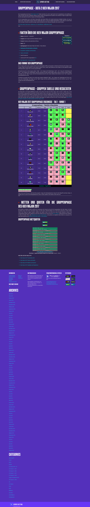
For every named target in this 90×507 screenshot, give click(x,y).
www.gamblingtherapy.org (51, 281)
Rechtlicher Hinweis (11, 280)
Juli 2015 (10, 391)
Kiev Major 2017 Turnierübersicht (28, 257)
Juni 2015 (11, 393)
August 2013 (11, 437)
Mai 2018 (10, 317)
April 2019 (11, 293)
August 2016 (11, 363)
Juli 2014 (10, 413)
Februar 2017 (11, 350)
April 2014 (11, 419)
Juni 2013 (11, 441)
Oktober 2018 (11, 306)
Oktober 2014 (11, 409)
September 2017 (12, 335)
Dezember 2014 (12, 406)
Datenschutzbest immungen (12, 277)
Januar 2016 (11, 378)
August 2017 (11, 337)
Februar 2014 (11, 424)
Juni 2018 (11, 315)
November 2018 (12, 304)
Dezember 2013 (12, 428)
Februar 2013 (11, 450)
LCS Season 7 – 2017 (13, 473)
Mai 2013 (10, 443)
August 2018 (11, 311)
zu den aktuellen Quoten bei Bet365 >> (45, 251)
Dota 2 (10, 462)
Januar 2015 (11, 404)
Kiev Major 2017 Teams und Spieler (28, 260)
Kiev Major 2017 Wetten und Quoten (28, 262)
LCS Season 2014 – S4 (13, 466)
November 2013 (12, 430)
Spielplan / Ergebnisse (45, 186)
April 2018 (11, 319)
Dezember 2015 (12, 380)
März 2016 (11, 374)
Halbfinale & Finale (48, 24)
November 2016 (12, 356)
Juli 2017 (10, 339)
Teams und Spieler (24, 52)
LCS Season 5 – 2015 (13, 468)
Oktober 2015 (11, 385)
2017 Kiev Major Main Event (24, 24)
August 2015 (11, 389)
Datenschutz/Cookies (12, 281)
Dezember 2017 (12, 328)
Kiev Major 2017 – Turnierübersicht (28, 60)
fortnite (10, 464)
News (10, 486)
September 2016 (12, 361)
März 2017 (11, 348)
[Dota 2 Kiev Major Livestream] (67, 40)
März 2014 (11, 422)
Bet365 (45, 223)
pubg (10, 488)
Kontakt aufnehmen (20, 277)
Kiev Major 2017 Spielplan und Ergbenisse (29, 265)
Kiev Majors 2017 (35, 14)
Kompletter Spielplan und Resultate (28, 50)
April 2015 (11, 398)
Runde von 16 (34, 24)
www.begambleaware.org (51, 282)
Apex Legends (11, 457)
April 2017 (11, 345)
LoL (9, 481)
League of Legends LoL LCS (14, 477)
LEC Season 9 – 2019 (13, 479)
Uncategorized (11, 497)
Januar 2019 (11, 300)
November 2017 (12, 330)
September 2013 (12, 435)
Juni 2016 (11, 367)
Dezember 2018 (12, 302)
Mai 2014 (10, 417)
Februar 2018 (11, 324)
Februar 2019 (11, 298)
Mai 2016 (10, 369)
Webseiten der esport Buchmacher (39, 214)
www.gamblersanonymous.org (52, 284)
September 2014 (12, 411)
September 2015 (12, 387)
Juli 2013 (10, 439)
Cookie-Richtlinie (12, 275)
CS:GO (10, 460)
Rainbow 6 (11, 490)
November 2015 (12, 382)
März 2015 (11, 400)
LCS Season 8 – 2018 (13, 475)
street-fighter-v (12, 494)
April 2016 (11, 372)
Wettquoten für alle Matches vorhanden (29, 48)
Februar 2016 (11, 376)
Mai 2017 (10, 343)
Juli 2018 (10, 313)
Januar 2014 (11, 426)
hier (36, 57)
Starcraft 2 (11, 492)
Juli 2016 (10, 365)
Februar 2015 (11, 402)
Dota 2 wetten (56, 213)
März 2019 (11, 295)
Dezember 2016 (12, 354)
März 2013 (11, 448)
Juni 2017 (11, 341)
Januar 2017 (11, 352)
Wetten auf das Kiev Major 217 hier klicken (38, 216)
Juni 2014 (11, 415)
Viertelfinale (40, 24)
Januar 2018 (11, 326)
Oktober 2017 (11, 332)
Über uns (20, 275)
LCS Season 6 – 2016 (13, 470)
